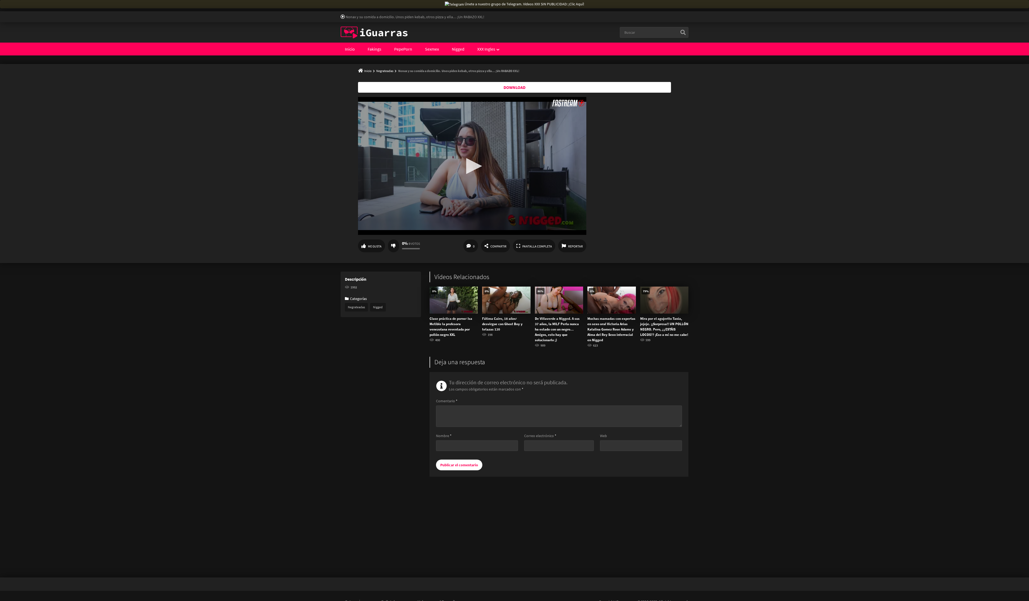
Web (603, 435)
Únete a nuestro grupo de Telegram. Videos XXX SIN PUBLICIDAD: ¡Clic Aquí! (524, 4)
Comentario (446, 401)
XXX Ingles (486, 49)
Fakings (374, 49)
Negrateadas (384, 71)
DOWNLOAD (514, 87)
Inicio (350, 49)
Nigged (458, 49)
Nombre (444, 435)
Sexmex (432, 49)
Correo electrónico (540, 435)
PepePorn (403, 49)
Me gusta (375, 246)
